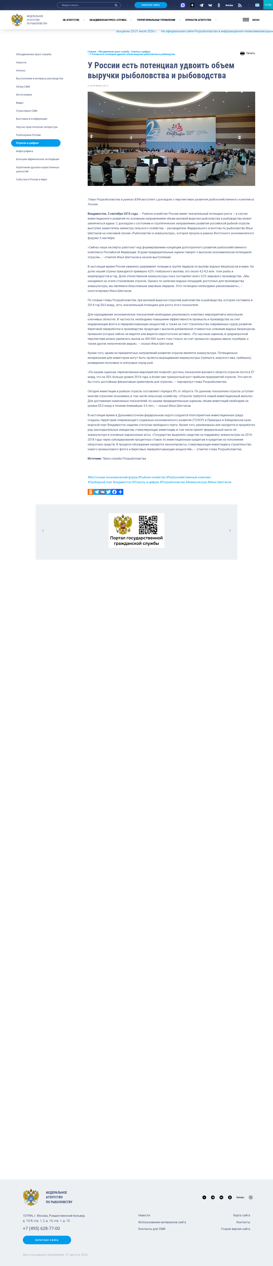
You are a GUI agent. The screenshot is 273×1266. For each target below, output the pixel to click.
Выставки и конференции (31, 118)
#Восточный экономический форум (113, 477)
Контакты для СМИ (151, 1229)
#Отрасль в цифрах (145, 482)
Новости (21, 62)
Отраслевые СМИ (26, 110)
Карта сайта (241, 1215)
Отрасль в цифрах (27, 142)
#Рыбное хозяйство (152, 477)
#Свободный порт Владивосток (109, 482)
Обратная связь (151, 5)
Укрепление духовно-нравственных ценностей (37, 169)
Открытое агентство (198, 19)
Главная (92, 51)
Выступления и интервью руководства (39, 78)
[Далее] (230, 530)
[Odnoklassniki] (91, 492)
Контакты (243, 1222)
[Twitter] (108, 492)
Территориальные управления (156, 19)
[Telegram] (201, 5)
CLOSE (268, 5)
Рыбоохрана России (28, 134)
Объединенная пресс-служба (108, 19)
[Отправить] (120, 492)
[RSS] (240, 5)
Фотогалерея (24, 94)
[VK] (210, 5)
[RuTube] (229, 5)
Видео (19, 102)
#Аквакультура (196, 482)
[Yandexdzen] (192, 5)
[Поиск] (116, 5)
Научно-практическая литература (37, 126)
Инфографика (24, 151)
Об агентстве (71, 19)
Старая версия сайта (235, 1229)
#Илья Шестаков (219, 482)
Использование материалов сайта (162, 1222)
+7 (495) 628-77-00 (41, 1228)
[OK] (219, 5)
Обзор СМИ (23, 86)
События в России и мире (31, 179)
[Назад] (43, 530)
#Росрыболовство (172, 482)
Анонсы (20, 70)
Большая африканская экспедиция (37, 159)
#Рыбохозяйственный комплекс (188, 477)
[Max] (183, 5)
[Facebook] (114, 492)
